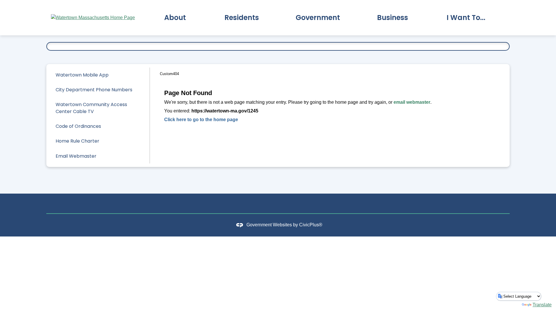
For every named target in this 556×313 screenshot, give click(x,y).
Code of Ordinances (78, 126)
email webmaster (412, 102)
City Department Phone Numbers (94, 89)
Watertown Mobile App (82, 75)
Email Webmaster (76, 156)
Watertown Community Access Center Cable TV (91, 108)
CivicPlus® (310, 224)
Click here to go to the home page (201, 119)
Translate (542, 304)
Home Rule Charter (77, 141)
